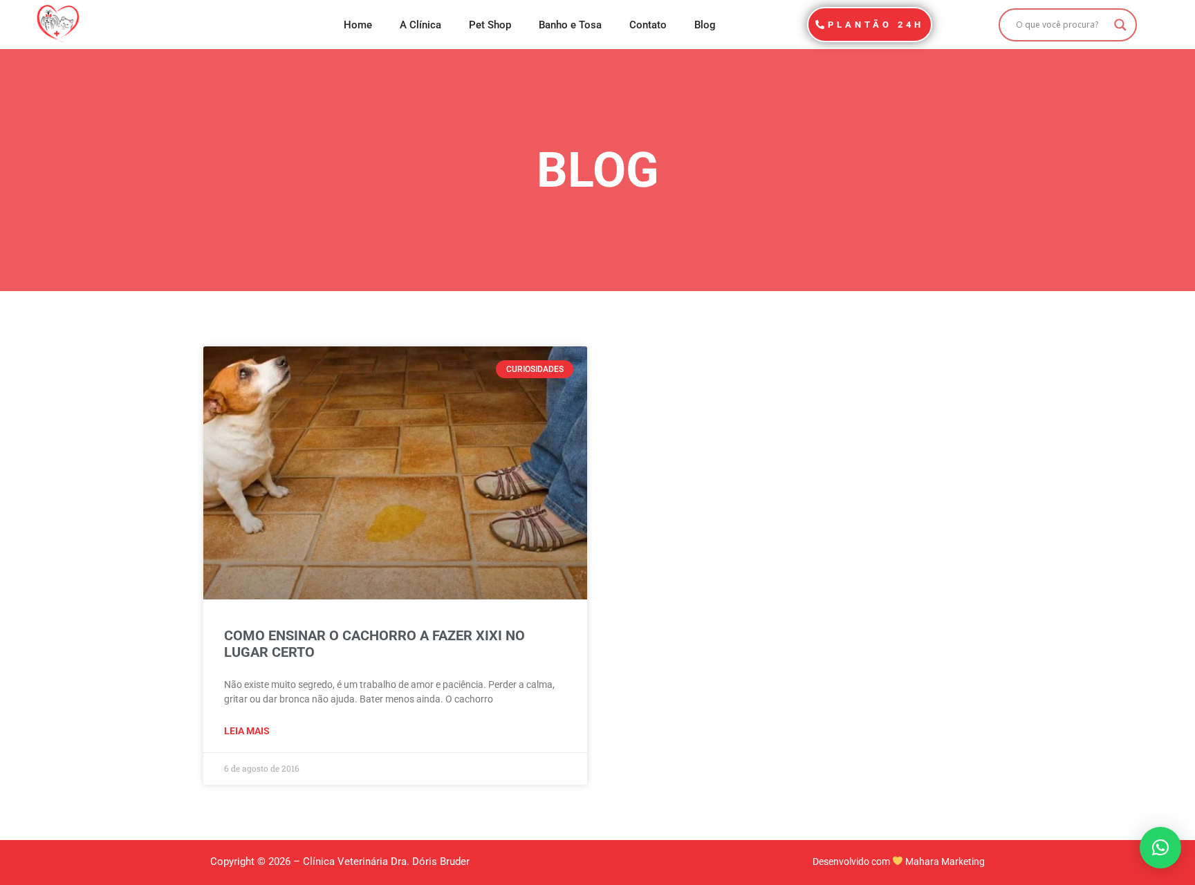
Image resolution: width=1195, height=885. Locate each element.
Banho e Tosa (570, 25)
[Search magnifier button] (1120, 25)
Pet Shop (490, 25)
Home (358, 25)
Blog (705, 25)
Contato (648, 25)
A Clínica (420, 25)
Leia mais (247, 730)
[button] (1160, 847)
